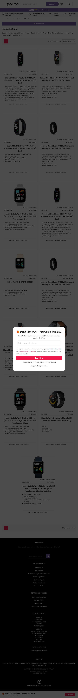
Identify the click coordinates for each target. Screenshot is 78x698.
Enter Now (39, 358)
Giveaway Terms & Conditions (27, 351)
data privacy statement (55, 349)
